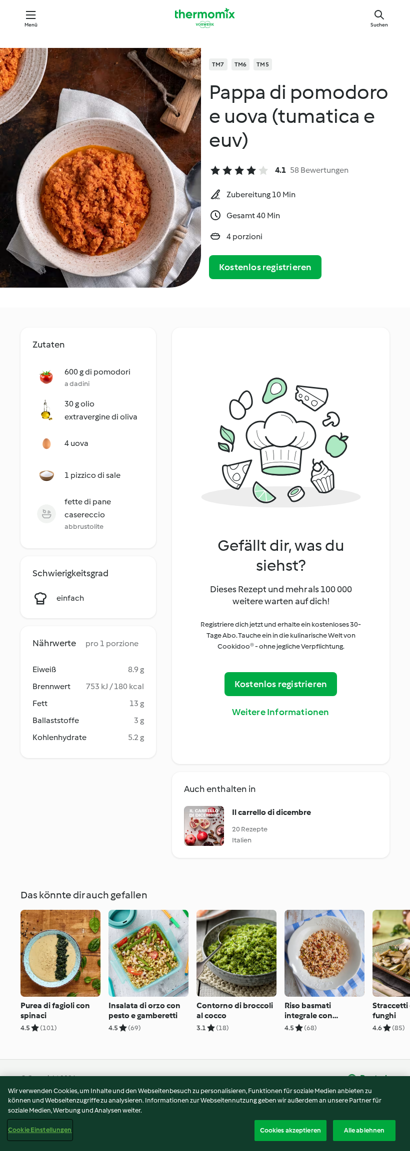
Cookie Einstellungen (40, 1130)
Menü (31, 24)
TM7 (218, 64)
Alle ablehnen (364, 1130)
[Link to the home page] (205, 18)
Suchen (379, 24)
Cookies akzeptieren (290, 1130)
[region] (205, 1113)
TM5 (262, 64)
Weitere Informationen (280, 712)
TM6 (240, 64)
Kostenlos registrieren (265, 267)
